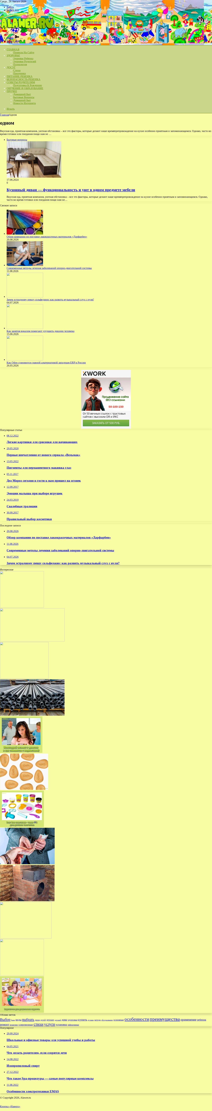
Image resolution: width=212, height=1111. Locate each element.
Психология (20, 64)
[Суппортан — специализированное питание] (32, 640)
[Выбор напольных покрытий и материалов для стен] (26, 937)
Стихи (17, 70)
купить (82, 1019)
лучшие (91, 1020)
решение (14, 1024)
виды (19, 1019)
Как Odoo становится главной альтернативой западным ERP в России (46, 362)
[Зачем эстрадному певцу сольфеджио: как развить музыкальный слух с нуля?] (25, 296)
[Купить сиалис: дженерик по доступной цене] (24, 789)
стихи (38, 1024)
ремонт (4, 1024)
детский (58, 1020)
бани (13, 1020)
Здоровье (13, 55)
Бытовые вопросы (23, 97)
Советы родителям (21, 82)
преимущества (165, 1019)
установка (61, 1024)
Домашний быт (22, 94)
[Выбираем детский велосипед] (22, 606)
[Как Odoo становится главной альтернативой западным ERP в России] (25, 359)
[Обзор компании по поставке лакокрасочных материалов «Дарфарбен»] (25, 233)
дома (64, 1019)
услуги (49, 1024)
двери (37, 1020)
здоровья (73, 1020)
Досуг (11, 67)
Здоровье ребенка (23, 58)
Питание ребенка (19, 76)
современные (26, 1024)
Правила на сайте (23, 52)
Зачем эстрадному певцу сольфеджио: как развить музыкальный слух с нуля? (50, 299)
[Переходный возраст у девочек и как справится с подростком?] (21, 752)
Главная (4, 114)
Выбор (5, 1019)
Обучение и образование (25, 88)
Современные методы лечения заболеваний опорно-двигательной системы (49, 268)
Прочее (12, 91)
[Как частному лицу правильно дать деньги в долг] (27, 863)
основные (118, 1020)
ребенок (201, 1019)
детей (43, 1020)
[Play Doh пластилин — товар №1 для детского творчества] (22, 826)
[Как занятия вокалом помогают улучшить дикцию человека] (25, 328)
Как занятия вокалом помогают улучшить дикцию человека (40, 331)
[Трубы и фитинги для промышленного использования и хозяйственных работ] (32, 714)
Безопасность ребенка (23, 79)
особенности (137, 1019)
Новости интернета (24, 103)
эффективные (73, 1025)
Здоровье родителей (24, 61)
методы (97, 1020)
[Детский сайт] (27, 32)
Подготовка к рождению (27, 85)
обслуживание (107, 1020)
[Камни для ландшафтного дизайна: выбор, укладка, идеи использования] (24, 677)
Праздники (19, 73)
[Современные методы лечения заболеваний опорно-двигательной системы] (25, 265)
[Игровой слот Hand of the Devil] (22, 974)
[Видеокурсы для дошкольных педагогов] (22, 1011)
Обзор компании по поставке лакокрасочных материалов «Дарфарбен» (47, 236)
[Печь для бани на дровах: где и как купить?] (27, 900)
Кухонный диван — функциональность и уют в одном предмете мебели (71, 190)
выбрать (28, 1019)
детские (50, 1020)
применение (188, 1019)
